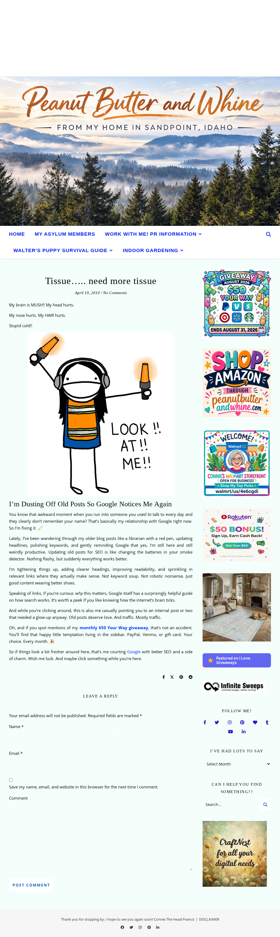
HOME (17, 234)
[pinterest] (149, 927)
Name (16, 726)
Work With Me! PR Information (151, 234)
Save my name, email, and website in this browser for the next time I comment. (83, 787)
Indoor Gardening (150, 250)
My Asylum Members (65, 234)
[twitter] (132, 927)
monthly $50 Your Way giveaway (114, 627)
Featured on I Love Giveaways (233, 660)
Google (134, 651)
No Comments (115, 293)
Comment (18, 798)
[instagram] (140, 927)
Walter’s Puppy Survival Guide (60, 250)
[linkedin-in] (157, 927)
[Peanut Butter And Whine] (140, 151)
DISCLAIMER (209, 919)
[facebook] (123, 927)
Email (16, 753)
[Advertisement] (140, 38)
